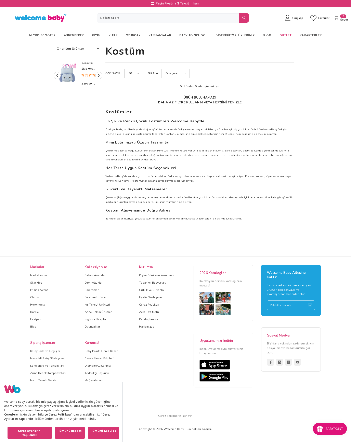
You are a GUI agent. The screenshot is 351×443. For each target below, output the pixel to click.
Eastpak (35, 319)
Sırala (153, 73)
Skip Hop (87, 63)
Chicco (34, 297)
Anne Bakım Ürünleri (98, 312)
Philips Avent (39, 290)
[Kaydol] (310, 305)
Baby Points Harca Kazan (101, 351)
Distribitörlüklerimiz (97, 366)
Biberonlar (92, 290)
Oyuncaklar (92, 327)
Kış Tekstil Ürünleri (97, 305)
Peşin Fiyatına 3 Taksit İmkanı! (178, 3)
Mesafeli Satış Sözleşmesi (47, 358)
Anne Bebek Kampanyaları (48, 373)
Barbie (34, 312)
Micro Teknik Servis (43, 380)
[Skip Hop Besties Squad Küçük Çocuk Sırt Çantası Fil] (67, 73)
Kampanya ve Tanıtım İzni (47, 366)
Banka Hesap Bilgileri (99, 358)
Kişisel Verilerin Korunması (157, 275)
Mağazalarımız (94, 380)
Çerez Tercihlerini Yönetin (175, 416)
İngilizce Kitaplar (96, 319)
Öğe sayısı (113, 73)
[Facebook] (270, 362)
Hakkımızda (146, 327)
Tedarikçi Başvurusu (152, 283)
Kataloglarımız (148, 319)
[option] (78, 75)
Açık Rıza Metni (149, 312)
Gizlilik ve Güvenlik (151, 290)
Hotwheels (37, 305)
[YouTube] (297, 362)
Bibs (33, 327)
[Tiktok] (288, 362)
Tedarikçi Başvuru (97, 373)
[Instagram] (279, 362)
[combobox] (168, 18)
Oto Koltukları (94, 283)
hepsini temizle (227, 102)
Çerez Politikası (149, 305)
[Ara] (173, 18)
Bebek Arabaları (95, 275)
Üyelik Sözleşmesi (151, 297)
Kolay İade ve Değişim (45, 351)
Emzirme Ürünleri (96, 297)
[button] (57, 75)
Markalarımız (38, 275)
